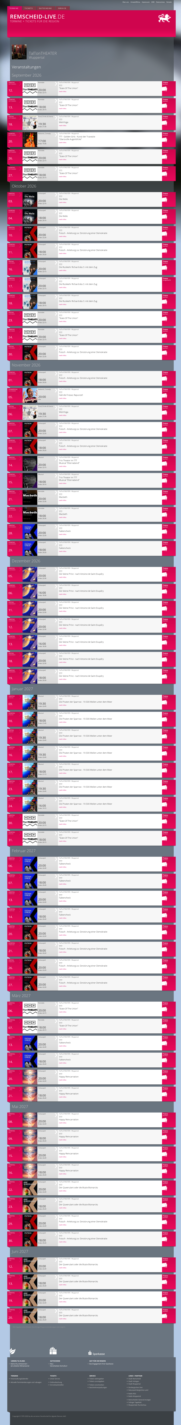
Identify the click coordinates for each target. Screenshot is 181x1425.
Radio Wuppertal (134, 1396)
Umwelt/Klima (135, 2)
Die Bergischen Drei (135, 1387)
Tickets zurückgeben (96, 1381)
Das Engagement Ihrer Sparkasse (101, 1364)
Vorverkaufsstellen (57, 1385)
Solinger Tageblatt (135, 1402)
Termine (13, 8)
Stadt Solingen (133, 1381)
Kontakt (169, 2)
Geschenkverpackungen (98, 1387)
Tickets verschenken (96, 1385)
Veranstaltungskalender (19, 1379)
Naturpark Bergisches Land (138, 1390)
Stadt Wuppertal (134, 1384)
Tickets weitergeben (96, 1379)
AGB (152, 2)
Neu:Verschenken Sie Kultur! (58, 1365)
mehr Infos (62, 91)
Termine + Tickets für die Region (37, 18)
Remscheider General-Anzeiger (139, 1400)
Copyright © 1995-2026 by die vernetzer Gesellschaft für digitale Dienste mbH (39, 1416)
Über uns (126, 2)
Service (62, 8)
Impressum (146, 2)
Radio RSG (132, 1393)
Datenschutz (160, 2)
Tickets (29, 8)
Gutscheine (45, 8)
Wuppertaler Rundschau (137, 1405)
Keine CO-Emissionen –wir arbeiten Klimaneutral (20, 1365)
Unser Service (55, 1379)
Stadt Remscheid (134, 1379)
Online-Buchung (56, 1382)
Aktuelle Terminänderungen (26, 1382)
